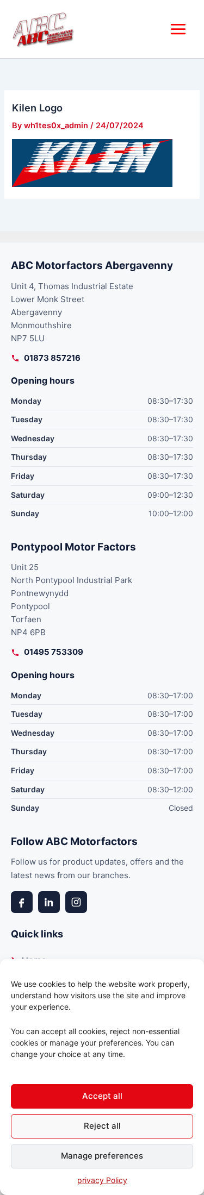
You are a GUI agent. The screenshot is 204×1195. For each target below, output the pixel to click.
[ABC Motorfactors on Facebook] (22, 902)
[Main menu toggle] (178, 29)
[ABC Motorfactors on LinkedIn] (49, 902)
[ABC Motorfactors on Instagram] (76, 902)
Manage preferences (102, 1155)
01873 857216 (52, 358)
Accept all (102, 1096)
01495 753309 (53, 652)
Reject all (102, 1126)
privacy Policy (102, 1180)
